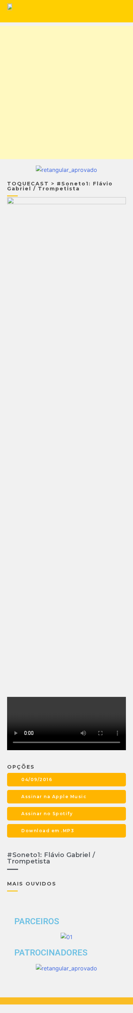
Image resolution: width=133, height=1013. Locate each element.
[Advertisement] (66, 92)
